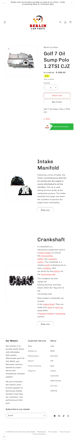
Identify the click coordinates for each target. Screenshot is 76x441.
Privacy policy (52, 432)
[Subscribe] (44, 415)
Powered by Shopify (28, 432)
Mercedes (54, 356)
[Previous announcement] (4, 3)
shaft (47, 265)
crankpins (46, 268)
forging (42, 313)
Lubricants (54, 376)
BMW (52, 351)
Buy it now (57, 102)
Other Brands (55, 381)
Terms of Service (34, 366)
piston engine (45, 252)
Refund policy (33, 356)
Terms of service (65, 432)
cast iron (59, 307)
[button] (4, 22)
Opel (52, 366)
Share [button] (48, 119)
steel (50, 307)
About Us (32, 371)
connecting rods (48, 274)
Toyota (53, 371)
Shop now (45, 210)
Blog (30, 346)
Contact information (39, 434)
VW (51, 361)
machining (60, 313)
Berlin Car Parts (16, 432)
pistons (56, 271)
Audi (52, 346)
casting (50, 313)
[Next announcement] (72, 3)
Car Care (53, 386)
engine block (49, 304)
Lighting (53, 391)
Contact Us (32, 351)
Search (30, 361)
